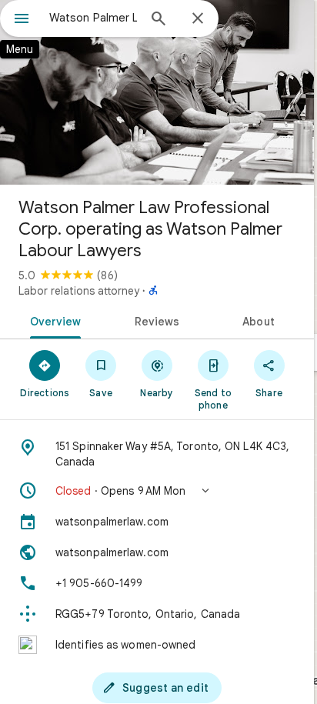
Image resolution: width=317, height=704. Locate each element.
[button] (157, 490)
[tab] (52, 320)
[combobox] (93, 17)
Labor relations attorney (78, 291)
